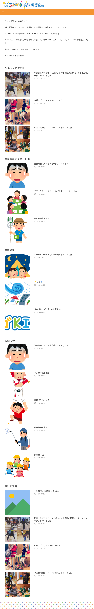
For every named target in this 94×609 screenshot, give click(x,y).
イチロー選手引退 (41, 373)
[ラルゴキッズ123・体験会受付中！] (17, 310)
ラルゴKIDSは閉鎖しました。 (47, 491)
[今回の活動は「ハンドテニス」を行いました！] (17, 128)
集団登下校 (39, 455)
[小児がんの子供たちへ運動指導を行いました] (17, 255)
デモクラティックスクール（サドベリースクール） (56, 191)
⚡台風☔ (38, 282)
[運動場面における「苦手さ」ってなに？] (17, 164)
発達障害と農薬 (40, 427)
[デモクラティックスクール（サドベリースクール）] (17, 192)
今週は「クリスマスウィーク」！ (48, 100)
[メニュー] (3, 12)
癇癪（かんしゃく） (42, 400)
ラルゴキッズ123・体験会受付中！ (49, 309)
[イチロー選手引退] (17, 373)
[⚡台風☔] (17, 282)
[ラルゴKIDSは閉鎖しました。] (17, 491)
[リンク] (23, 4)
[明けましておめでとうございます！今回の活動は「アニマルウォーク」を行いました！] (17, 73)
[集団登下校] (17, 455)
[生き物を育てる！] (17, 219)
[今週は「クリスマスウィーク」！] (17, 101)
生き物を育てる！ (41, 218)
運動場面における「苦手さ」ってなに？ (51, 164)
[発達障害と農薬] (17, 428)
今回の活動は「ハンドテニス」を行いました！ (54, 127)
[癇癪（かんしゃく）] (17, 401)
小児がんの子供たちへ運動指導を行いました (53, 254)
